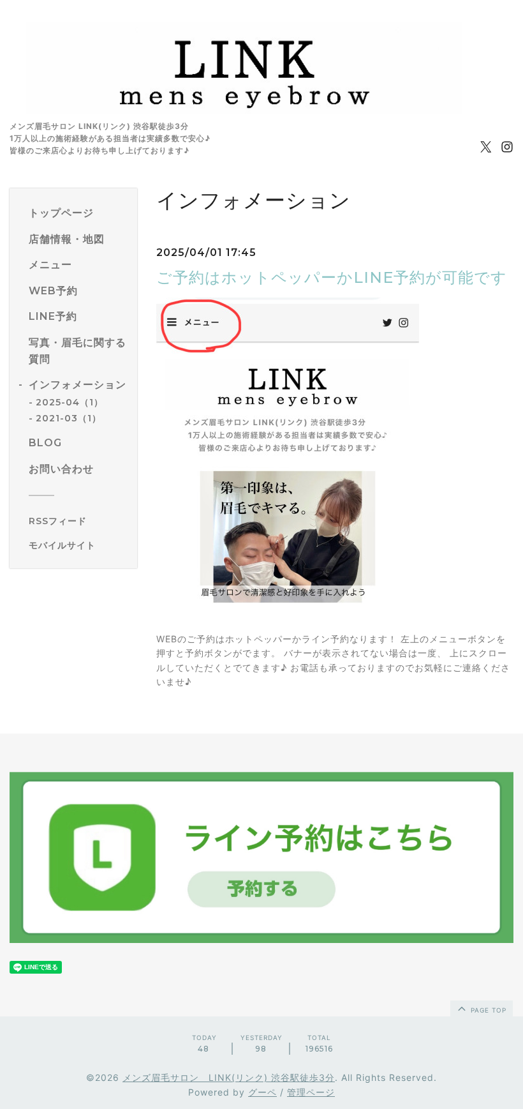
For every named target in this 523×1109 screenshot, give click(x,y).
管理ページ (311, 1092)
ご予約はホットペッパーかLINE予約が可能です (331, 277)
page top (487, 1010)
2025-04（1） (69, 402)
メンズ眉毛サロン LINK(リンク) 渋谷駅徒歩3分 (228, 1077)
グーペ (262, 1092)
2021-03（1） (68, 418)
